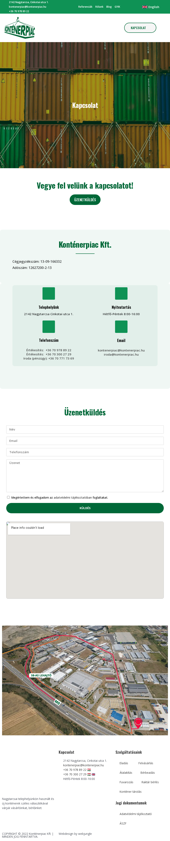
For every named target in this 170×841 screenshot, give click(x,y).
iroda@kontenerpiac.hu (121, 354)
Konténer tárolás (131, 792)
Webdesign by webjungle (75, 834)
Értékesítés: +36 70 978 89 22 (48, 350)
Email (121, 340)
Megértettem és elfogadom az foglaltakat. (59, 497)
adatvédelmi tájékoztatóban (73, 497)
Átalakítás (126, 773)
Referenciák (85, 6)
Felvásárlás (145, 763)
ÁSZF (123, 823)
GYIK (117, 6)
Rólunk (99, 6)
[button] (84, 28)
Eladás (124, 763)
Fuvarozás (126, 782)
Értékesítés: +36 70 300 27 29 (48, 354)
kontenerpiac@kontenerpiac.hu (121, 350)
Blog (109, 6)
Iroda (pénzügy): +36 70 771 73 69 (48, 358)
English (153, 7)
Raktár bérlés (150, 782)
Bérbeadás (148, 773)
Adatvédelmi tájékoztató (136, 814)
